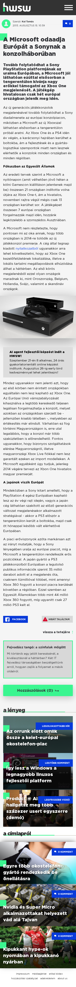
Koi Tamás (28, 21)
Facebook (19, 619)
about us (62, 978)
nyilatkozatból (27, 248)
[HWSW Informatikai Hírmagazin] (17, 7)
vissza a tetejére (56, 632)
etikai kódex (56, 973)
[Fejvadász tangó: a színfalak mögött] (38, 659)
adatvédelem (47, 978)
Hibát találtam (59, 619)
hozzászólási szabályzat (24, 978)
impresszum (23, 973)
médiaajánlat (39, 973)
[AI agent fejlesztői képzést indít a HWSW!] (38, 365)
